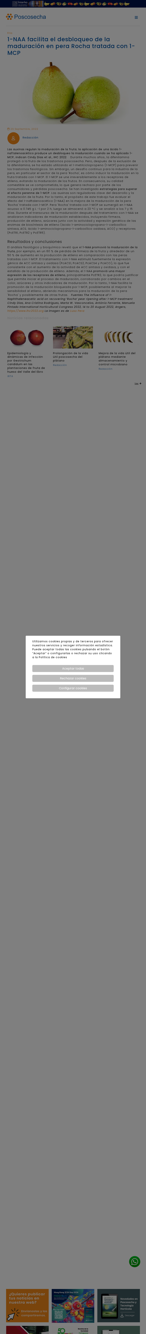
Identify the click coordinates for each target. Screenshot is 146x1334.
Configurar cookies (73, 688)
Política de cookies (53, 657)
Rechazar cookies (73, 678)
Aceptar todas (73, 668)
